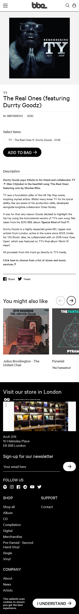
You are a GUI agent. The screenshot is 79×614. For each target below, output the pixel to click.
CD (5, 518)
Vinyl (7, 559)
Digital (7, 530)
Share (11, 279)
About (7, 578)
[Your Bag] (74, 5)
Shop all (9, 506)
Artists (8, 590)
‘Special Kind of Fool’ (54, 222)
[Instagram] (12, 487)
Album (8, 512)
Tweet (26, 279)
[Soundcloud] (25, 487)
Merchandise (12, 536)
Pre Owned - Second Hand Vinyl (18, 544)
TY (5, 92)
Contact (47, 506)
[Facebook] (18, 487)
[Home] (39, 7)
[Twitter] (39, 487)
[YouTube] (32, 487)
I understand (51, 603)
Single (7, 553)
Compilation (12, 524)
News (7, 584)
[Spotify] (5, 487)
